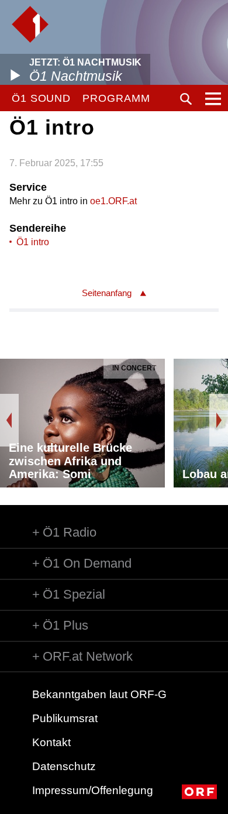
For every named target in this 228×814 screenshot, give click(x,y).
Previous (9, 420)
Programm (116, 98)
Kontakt (51, 742)
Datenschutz (64, 766)
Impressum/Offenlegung (92, 790)
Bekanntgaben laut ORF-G (99, 694)
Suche (186, 99)
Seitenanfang (107, 293)
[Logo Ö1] (30, 24)
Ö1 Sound (41, 98)
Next (218, 420)
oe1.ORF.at (113, 201)
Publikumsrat (65, 718)
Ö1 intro (32, 242)
